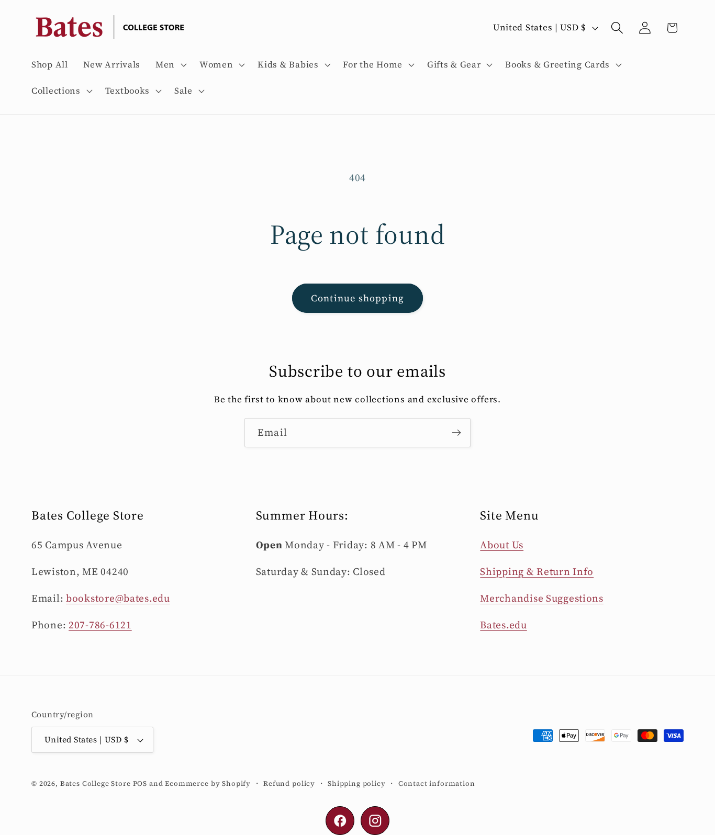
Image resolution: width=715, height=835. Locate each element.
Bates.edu (503, 624)
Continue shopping (357, 297)
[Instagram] (375, 820)
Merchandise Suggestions (542, 598)
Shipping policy (357, 783)
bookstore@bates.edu (118, 598)
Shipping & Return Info (537, 571)
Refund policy (289, 783)
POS (140, 783)
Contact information (436, 783)
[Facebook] (340, 820)
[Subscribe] (456, 432)
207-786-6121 (100, 624)
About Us (501, 544)
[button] (170, 65)
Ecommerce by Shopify (208, 783)
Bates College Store (95, 783)
